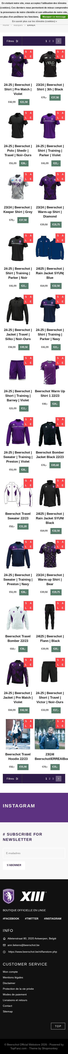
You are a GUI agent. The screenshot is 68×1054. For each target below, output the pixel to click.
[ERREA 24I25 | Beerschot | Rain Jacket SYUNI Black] (50, 493)
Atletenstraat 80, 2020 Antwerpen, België (32, 938)
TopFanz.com (18, 1048)
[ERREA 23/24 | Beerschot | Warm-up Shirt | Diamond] (50, 187)
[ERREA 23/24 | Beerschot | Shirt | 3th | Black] (50, 65)
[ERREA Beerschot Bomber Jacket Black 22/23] (50, 432)
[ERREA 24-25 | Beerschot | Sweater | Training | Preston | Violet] (18, 432)
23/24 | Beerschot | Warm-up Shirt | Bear (50, 579)
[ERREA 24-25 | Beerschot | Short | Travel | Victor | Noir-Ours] (50, 673)
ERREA (31, 25)
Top (58, 1026)
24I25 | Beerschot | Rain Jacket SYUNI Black (50, 518)
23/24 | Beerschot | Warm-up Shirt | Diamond (50, 212)
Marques (18, 25)
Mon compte (10, 971)
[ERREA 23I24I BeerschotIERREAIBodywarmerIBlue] (50, 734)
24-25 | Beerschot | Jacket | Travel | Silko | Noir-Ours (18, 334)
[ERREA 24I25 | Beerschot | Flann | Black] (50, 616)
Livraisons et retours (15, 1000)
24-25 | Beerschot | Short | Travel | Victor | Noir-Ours (50, 697)
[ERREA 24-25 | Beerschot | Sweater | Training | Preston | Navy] (18, 555)
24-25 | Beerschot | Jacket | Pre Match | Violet (18, 697)
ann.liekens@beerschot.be (23, 945)
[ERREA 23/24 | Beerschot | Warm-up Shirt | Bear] (50, 555)
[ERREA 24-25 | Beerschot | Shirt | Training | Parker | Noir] (18, 248)
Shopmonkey (50, 1048)
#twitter (31, 918)
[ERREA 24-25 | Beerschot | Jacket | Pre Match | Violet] (18, 673)
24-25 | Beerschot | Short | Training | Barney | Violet (18, 395)
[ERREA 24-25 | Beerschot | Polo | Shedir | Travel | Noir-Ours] (18, 126)
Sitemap (8, 1011)
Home (6, 25)
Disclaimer (9, 983)
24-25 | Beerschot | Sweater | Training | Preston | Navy (17, 579)
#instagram (52, 918)
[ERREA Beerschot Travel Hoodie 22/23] (18, 734)
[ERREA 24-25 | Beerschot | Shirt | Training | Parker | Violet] (50, 126)
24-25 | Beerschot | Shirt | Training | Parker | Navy (50, 334)
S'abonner (14, 865)
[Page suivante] (58, 41)
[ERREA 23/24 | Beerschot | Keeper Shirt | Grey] (18, 187)
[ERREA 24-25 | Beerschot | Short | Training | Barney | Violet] (18, 371)
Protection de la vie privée (18, 988)
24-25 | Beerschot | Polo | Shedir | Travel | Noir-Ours (18, 150)
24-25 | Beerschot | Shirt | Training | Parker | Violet (50, 150)
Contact (7, 1005)
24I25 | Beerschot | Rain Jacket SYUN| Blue (50, 273)
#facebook (11, 918)
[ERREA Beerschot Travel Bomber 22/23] (18, 616)
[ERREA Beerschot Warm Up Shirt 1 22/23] (50, 371)
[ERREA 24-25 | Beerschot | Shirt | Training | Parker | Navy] (50, 310)
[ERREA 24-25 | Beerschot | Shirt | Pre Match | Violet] (18, 65)
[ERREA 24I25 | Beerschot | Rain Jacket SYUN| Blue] (50, 248)
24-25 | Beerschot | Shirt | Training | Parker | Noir (18, 273)
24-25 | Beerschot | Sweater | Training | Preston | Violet (17, 457)
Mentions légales (13, 977)
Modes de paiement (15, 994)
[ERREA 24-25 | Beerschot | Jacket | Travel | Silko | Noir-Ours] (18, 310)
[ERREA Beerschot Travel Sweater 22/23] (18, 493)
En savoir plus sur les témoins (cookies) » (34, 21)
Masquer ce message (54, 17)
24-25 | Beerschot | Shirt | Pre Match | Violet (18, 89)
